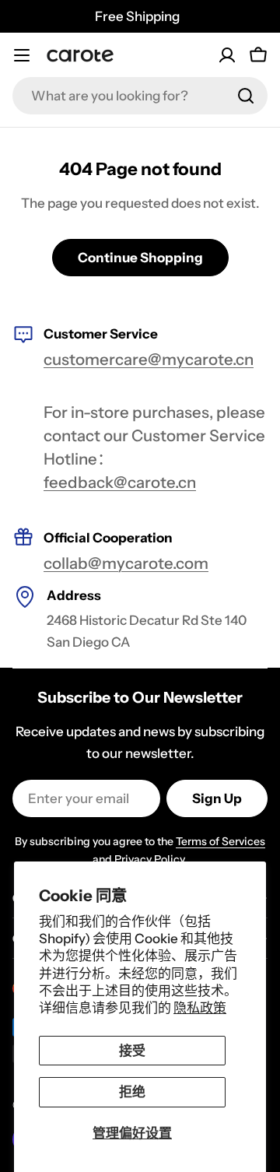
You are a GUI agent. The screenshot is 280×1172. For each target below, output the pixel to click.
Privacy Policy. (150, 859)
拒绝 (132, 1092)
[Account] (227, 55)
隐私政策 (199, 1008)
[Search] (245, 95)
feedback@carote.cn (120, 482)
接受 (132, 1050)
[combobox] (140, 95)
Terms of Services (220, 841)
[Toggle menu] (21, 55)
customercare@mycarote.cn (149, 359)
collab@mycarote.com (126, 563)
